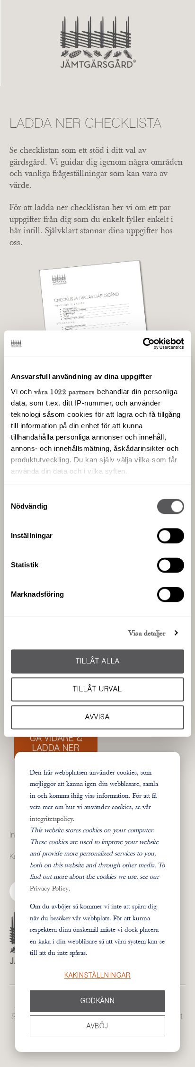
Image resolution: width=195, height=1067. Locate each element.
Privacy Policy (49, 888)
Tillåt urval (97, 689)
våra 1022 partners (64, 392)
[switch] (170, 535)
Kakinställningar (97, 975)
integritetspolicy (51, 818)
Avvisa (97, 717)
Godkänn (97, 1001)
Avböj (97, 1026)
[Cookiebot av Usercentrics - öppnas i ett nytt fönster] (142, 343)
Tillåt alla (98, 661)
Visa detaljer (147, 633)
